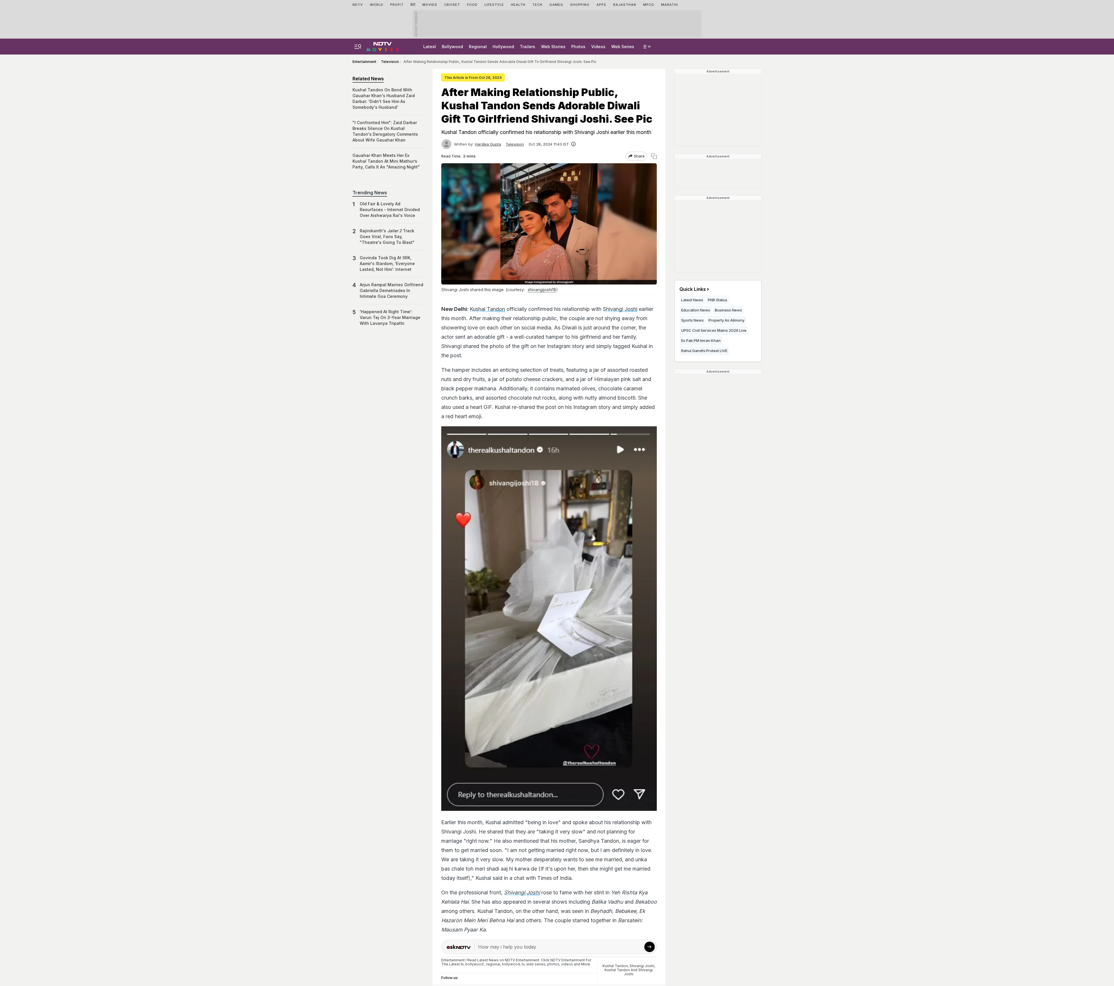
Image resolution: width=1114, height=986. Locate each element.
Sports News (692, 320)
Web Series (622, 46)
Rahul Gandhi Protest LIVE (704, 350)
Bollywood (452, 46)
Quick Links (692, 289)
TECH (537, 5)
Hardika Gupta (488, 144)
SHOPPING (579, 5)
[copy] (654, 156)
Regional (478, 46)
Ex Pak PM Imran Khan (701, 340)
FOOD (472, 5)
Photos (578, 46)
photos (553, 964)
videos (567, 964)
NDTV (357, 5)
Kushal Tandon (487, 309)
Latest (429, 46)
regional (493, 964)
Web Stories (553, 46)
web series (535, 964)
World (376, 5)
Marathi (669, 5)
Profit (397, 5)
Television (515, 144)
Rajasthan (624, 5)
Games (556, 5)
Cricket (452, 5)
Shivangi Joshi (620, 309)
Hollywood (503, 46)
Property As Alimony (726, 320)
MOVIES (429, 5)
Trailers (527, 46)
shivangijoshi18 (542, 289)
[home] (382, 46)
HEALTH (518, 5)
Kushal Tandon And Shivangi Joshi (629, 972)
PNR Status (717, 300)
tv (523, 964)
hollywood (511, 964)
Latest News (692, 300)
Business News (728, 310)
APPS (601, 5)
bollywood (474, 964)
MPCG (648, 5)
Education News (695, 310)
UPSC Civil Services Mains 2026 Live (713, 330)
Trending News (369, 192)
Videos (598, 46)
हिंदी (412, 5)
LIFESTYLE (494, 5)
